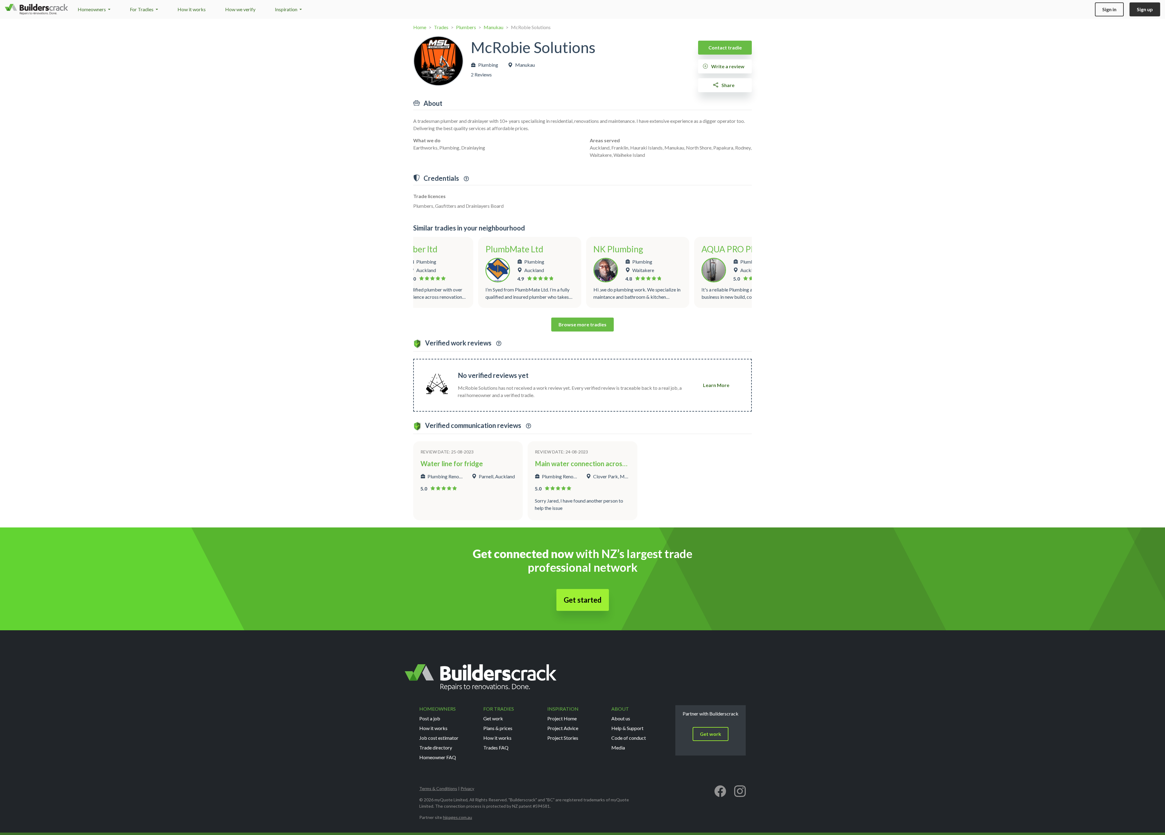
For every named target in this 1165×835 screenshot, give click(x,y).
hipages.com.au (457, 817)
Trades (441, 27)
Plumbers (466, 27)
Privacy (467, 788)
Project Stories (562, 738)
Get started (583, 599)
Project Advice (562, 728)
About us (620, 718)
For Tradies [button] (142, 9)
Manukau (493, 27)
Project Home (562, 718)
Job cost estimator (438, 738)
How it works (191, 9)
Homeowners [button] (92, 9)
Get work (493, 718)
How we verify (240, 9)
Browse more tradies (582, 324)
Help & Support (627, 728)
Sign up (1145, 9)
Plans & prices (497, 728)
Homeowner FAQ (437, 757)
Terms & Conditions (438, 788)
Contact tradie (725, 47)
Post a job (429, 718)
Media (618, 747)
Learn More (716, 385)
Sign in (1109, 9)
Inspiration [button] (286, 9)
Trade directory (435, 747)
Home (419, 27)
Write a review (727, 66)
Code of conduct (628, 738)
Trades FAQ (495, 747)
